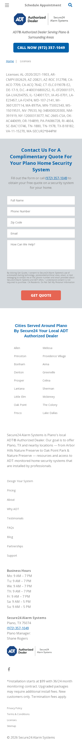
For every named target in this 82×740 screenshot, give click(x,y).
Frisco (18, 413)
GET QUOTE (41, 295)
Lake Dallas (50, 413)
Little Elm (20, 397)
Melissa (47, 348)
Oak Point (20, 405)
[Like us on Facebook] (9, 670)
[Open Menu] (7, 5)
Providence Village (54, 356)
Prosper (19, 380)
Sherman (48, 388)
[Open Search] (70, 5)
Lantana (19, 388)
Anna (46, 364)
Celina (46, 380)
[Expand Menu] (42, 27)
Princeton (20, 356)
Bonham (19, 364)
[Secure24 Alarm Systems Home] (41, 19)
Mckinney (49, 397)
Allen (17, 348)
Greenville (49, 372)
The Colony (50, 405)
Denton (19, 372)
